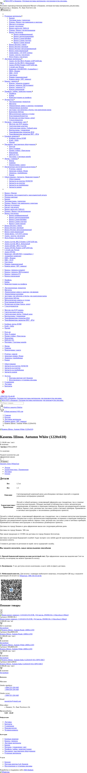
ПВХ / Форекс (14, 71)
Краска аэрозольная (16, 89)
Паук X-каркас (14, 148)
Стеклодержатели (16, 120)
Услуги (7, 376)
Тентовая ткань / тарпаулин (19, 20)
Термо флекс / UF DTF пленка (20, 53)
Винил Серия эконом (22, 42)
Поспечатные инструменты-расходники (20, 167)
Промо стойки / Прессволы (19, 150)
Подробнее (4, 628)
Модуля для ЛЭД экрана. (18, 124)
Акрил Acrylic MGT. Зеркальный (22, 63)
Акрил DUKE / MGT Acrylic (15, 246)
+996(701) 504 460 (12, 695)
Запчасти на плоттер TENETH (21, 181)
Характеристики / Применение (17, 470)
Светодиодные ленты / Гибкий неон (23, 128)
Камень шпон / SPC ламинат (20, 79)
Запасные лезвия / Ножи (18, 171)
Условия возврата (11, 730)
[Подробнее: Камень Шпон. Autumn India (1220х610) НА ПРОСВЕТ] (1, 669)
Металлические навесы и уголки (21, 114)
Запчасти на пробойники (18, 185)
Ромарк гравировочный (18, 77)
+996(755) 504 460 (12, 687)
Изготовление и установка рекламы (23, 380)
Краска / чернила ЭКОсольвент (21, 85)
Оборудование (14, 179)
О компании (9, 382)
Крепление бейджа (16, 112)
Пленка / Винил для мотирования (22, 30)
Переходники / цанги (17, 165)
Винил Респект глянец (18, 44)
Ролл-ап (12, 146)
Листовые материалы (13, 59)
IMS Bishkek (28, 770)
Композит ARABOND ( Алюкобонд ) (23, 69)
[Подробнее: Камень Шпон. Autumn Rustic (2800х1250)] (1, 639)
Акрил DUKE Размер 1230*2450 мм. (23, 65)
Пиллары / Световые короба (20, 157)
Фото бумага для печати (18, 57)
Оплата (7, 474)
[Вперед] (1, 613)
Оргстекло (13, 75)
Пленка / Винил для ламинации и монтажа (25, 22)
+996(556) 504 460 (12, 689)
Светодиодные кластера (18, 126)
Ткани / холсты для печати (19, 55)
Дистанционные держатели (19, 102)
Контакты (8, 386)
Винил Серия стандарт (22, 40)
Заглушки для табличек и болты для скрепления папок (30, 110)
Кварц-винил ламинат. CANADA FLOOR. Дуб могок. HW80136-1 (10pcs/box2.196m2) (33, 619)
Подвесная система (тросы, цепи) (22, 118)
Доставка (8, 384)
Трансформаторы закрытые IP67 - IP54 (24, 134)
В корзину (4, 461)
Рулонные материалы (13, 16)
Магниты (12, 104)
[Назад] (1, 610)
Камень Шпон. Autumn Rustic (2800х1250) (16, 634)
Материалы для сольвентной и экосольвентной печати (26, 195)
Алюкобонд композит (13, 256)
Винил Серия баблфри (22, 38)
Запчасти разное (15, 187)
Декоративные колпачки (18, 108)
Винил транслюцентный (18, 51)
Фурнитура (9, 99)
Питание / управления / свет (16, 122)
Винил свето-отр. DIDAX (19, 28)
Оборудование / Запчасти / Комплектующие (22, 177)
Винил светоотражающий (24, 36)
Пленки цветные (11, 197)
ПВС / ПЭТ (13, 73)
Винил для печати (16, 32)
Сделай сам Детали (16, 67)
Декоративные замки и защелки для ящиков (26, 106)
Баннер (12, 18)
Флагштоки (13, 152)
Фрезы (11, 161)
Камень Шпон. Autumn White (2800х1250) (16, 649)
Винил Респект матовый (18, 47)
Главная (8, 415)
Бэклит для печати (16, 26)
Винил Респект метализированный (22, 49)
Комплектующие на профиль (20, 97)
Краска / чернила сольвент (19, 83)
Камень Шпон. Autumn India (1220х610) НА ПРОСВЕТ (21, 664)
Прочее (12, 142)
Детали (7, 467)
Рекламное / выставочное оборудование (20, 144)
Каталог (8, 417)
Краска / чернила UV (17, 87)
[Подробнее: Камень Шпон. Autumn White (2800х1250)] (1, 654)
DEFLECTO (14, 154)
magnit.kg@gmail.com (13, 701)
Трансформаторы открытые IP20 (21, 132)
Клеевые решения (12, 136)
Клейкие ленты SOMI (17, 138)
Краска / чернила (11, 81)
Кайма (11, 95)
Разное (11, 175)
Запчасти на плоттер (17, 183)
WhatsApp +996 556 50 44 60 (30, 576)
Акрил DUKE (10, 252)
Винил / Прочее (11, 193)
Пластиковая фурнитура (18, 116)
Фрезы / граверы (11, 159)
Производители (11, 728)
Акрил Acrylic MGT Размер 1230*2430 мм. (25, 61)
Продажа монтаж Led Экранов (21, 378)
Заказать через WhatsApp (9, 464)
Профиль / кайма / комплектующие (18, 91)
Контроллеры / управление (19, 130)
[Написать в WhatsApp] (5, 772)
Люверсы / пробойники (18, 173)
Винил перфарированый (23, 34)
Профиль (12, 93)
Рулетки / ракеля (15, 169)
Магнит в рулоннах (16, 24)
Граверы (12, 163)
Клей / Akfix (14, 140)
